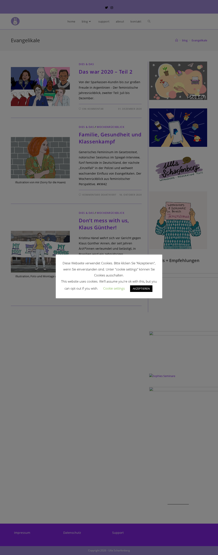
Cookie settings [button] (114, 288)
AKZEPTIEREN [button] (141, 288)
